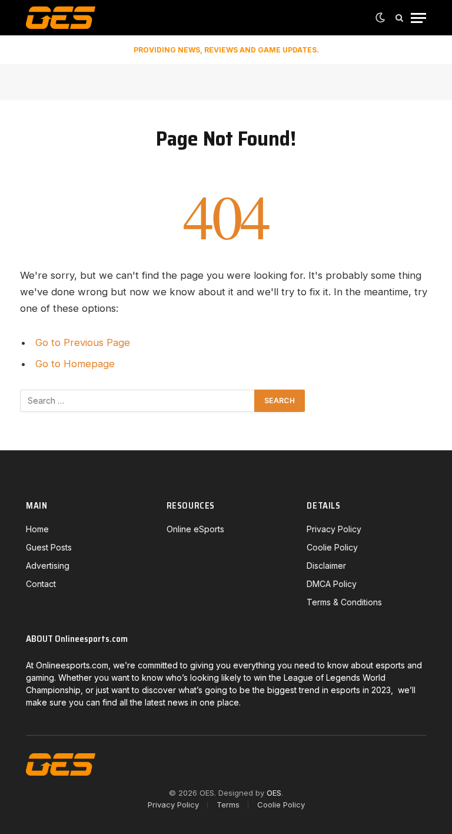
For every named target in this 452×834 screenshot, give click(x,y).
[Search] (399, 18)
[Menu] (418, 18)
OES (274, 792)
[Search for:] (137, 401)
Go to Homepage (75, 364)
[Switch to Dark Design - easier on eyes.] (380, 17)
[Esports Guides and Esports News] (60, 18)
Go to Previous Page (82, 342)
